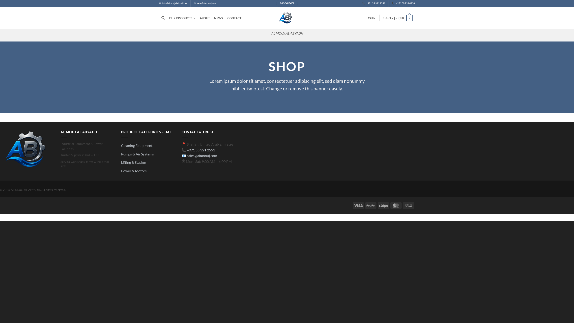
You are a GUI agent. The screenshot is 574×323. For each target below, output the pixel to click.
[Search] (163, 18)
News (218, 18)
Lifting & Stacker (133, 162)
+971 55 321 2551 (201, 150)
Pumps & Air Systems (137, 154)
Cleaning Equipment (136, 145)
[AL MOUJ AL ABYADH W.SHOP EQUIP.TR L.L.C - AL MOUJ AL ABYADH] (287, 18)
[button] (371, 18)
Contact (234, 18)
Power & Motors (134, 171)
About (205, 18)
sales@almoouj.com (202, 155)
